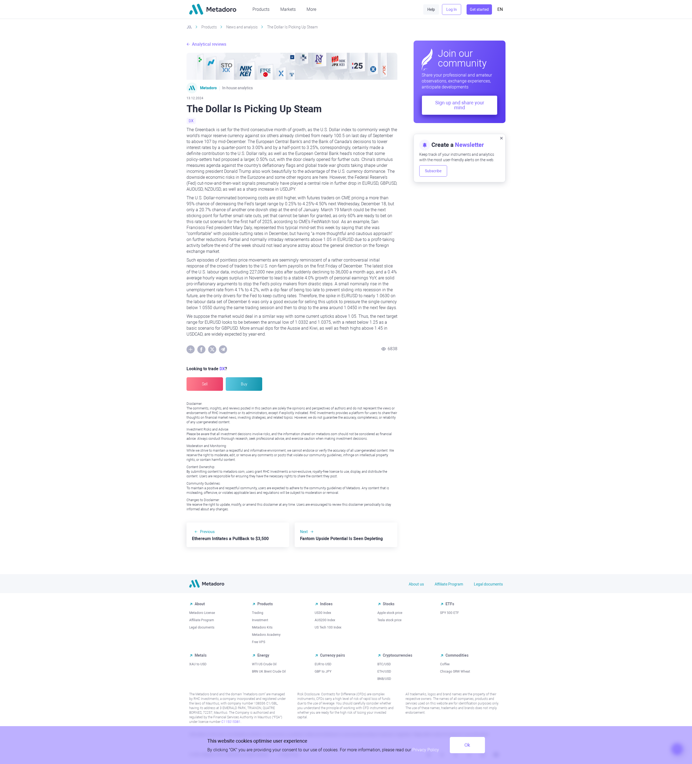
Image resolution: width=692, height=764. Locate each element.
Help (431, 9)
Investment (260, 620)
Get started (479, 9)
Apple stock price (389, 613)
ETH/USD (384, 671)
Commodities (456, 655)
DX (191, 121)
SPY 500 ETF (449, 613)
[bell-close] (501, 138)
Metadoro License (202, 613)
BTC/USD (384, 664)
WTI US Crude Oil (264, 664)
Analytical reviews (209, 44)
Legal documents (488, 584)
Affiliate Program (449, 584)
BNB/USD (384, 679)
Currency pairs (332, 655)
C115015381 (231, 722)
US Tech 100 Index (328, 627)
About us (416, 584)
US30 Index (323, 613)
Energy (263, 655)
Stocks (388, 604)
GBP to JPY (323, 671)
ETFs (449, 604)
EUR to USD (323, 664)
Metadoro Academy (266, 635)
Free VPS (258, 642)
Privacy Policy (425, 749)
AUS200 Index (325, 620)
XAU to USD (198, 664)
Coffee (445, 664)
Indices (326, 604)
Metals (201, 655)
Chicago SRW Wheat (455, 671)
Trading (257, 613)
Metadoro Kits (262, 627)
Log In (451, 9)
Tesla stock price (389, 620)
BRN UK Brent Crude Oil (269, 671)
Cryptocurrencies (397, 655)
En (500, 9)
